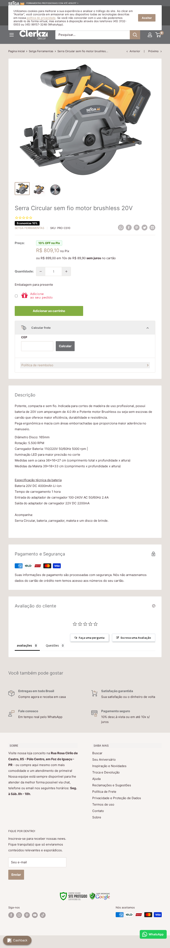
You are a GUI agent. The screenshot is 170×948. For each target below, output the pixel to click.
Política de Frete (104, 792)
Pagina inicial (16, 51)
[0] (158, 34)
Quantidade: (24, 271)
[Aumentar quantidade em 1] (66, 271)
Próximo (153, 51)
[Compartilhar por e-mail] (152, 227)
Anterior (135, 51)
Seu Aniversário (104, 759)
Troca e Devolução (106, 772)
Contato (98, 811)
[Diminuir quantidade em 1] (40, 271)
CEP (24, 337)
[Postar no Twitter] (144, 227)
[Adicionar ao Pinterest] (137, 227)
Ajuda (96, 779)
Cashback (20, 940)
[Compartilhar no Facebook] (129, 227)
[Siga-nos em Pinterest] (27, 915)
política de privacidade (41, 17)
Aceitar (147, 17)
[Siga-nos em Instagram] (19, 915)
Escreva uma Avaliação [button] (136, 638)
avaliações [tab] (24, 645)
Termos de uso (103, 804)
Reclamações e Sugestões (111, 785)
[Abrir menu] (11, 35)
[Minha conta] (150, 35)
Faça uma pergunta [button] (91, 638)
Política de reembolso (37, 365)
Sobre (96, 817)
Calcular (65, 346)
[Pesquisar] (135, 34)
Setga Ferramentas (41, 51)
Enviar (16, 875)
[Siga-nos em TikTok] (43, 915)
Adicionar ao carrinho (49, 311)
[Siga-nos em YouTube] (35, 915)
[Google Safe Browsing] (99, 894)
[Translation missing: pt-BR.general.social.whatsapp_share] (121, 227)
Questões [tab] (52, 645)
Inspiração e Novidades (109, 766)
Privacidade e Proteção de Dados (116, 798)
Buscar (97, 753)
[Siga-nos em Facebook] (11, 915)
